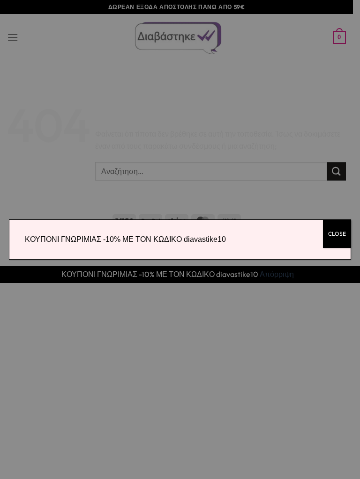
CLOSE (337, 233)
